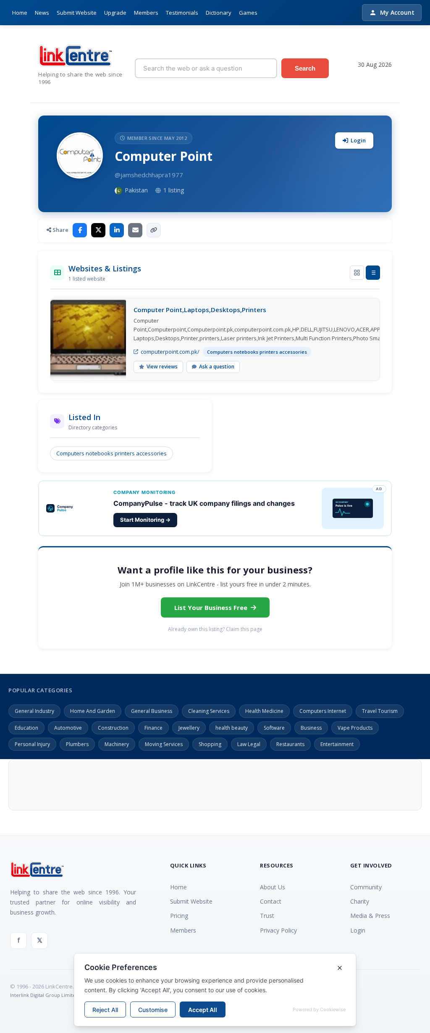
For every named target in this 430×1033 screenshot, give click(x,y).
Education (26, 727)
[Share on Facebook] (80, 230)
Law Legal (248, 744)
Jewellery (188, 727)
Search (305, 68)
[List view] (373, 272)
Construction (113, 727)
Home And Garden (92, 711)
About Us (272, 887)
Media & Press (370, 916)
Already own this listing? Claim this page (215, 629)
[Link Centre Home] (80, 55)
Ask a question (216, 366)
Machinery (117, 744)
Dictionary (218, 12)
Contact (270, 901)
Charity (359, 901)
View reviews (162, 366)
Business (311, 727)
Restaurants (290, 744)
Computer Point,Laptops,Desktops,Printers (200, 309)
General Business (151, 711)
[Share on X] (98, 230)
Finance (153, 727)
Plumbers (77, 744)
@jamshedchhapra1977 (149, 175)
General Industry (34, 711)
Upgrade (115, 12)
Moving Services (164, 744)
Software (274, 727)
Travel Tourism (380, 711)
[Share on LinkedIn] (117, 230)
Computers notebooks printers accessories (111, 453)
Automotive (68, 727)
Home (19, 12)
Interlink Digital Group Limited (44, 995)
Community (366, 887)
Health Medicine (264, 711)
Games (248, 12)
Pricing (179, 916)
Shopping (210, 744)
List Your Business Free (210, 607)
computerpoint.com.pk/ (170, 351)
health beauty (231, 727)
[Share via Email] (135, 230)
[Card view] (357, 272)
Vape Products (355, 727)
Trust (267, 916)
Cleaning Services (208, 711)
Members (146, 12)
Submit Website (77, 12)
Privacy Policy (278, 930)
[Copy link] (154, 230)
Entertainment (337, 744)
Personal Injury (32, 744)
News (42, 12)
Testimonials (182, 12)
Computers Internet (322, 711)
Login (358, 140)
